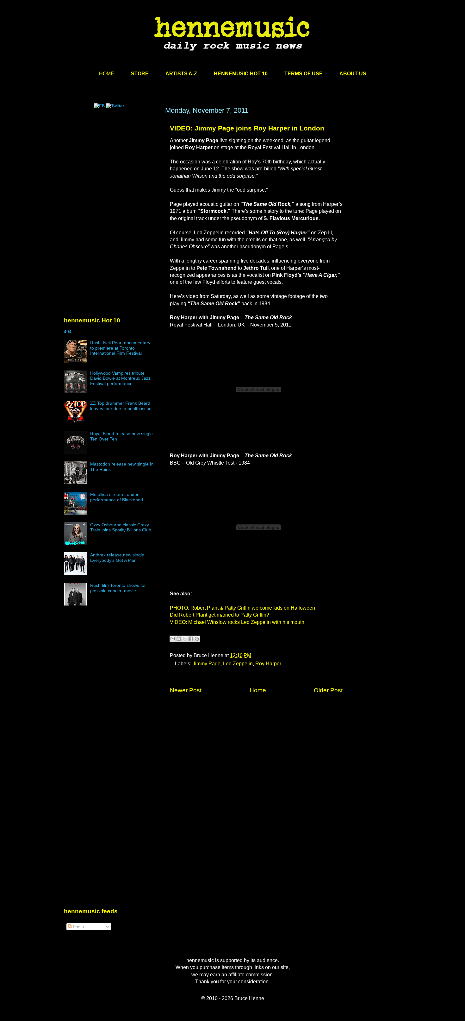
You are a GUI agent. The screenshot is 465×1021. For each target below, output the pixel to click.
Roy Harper (268, 663)
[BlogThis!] (179, 639)
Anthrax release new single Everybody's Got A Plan (117, 557)
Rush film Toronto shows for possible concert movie (118, 588)
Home (258, 690)
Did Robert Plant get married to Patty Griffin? (219, 615)
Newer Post (186, 690)
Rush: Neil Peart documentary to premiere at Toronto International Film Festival (120, 348)
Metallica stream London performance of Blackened (116, 497)
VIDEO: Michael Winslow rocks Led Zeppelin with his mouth (237, 622)
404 (67, 331)
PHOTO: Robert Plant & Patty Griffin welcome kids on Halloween (242, 608)
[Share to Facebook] (191, 639)
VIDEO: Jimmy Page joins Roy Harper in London (247, 128)
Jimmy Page (206, 663)
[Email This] (173, 639)
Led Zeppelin (238, 663)
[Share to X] (185, 639)
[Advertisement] (111, 166)
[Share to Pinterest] (197, 639)
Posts (77, 926)
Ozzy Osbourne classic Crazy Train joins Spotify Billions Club (120, 527)
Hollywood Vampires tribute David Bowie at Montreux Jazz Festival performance (120, 378)
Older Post (328, 690)
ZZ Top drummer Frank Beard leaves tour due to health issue (121, 406)
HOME (106, 73)
